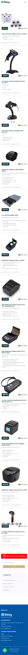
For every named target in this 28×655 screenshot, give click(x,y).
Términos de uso (5, 638)
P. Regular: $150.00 (16, 505)
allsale (2, 634)
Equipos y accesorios (8, 583)
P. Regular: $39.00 (16, 93)
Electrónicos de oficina (8, 586)
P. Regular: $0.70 (15, 42)
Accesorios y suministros (9, 580)
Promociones (6, 590)
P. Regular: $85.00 (16, 412)
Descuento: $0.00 (6, 42)
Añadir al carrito (23, 28)
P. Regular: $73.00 (16, 319)
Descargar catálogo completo (15, 556)
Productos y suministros (6, 636)
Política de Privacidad (6, 640)
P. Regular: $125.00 (16, 187)
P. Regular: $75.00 (16, 545)
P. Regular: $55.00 (16, 272)
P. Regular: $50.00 (16, 230)
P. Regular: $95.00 (16, 460)
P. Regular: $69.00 (16, 144)
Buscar (14, 566)
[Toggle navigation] (25, 2)
